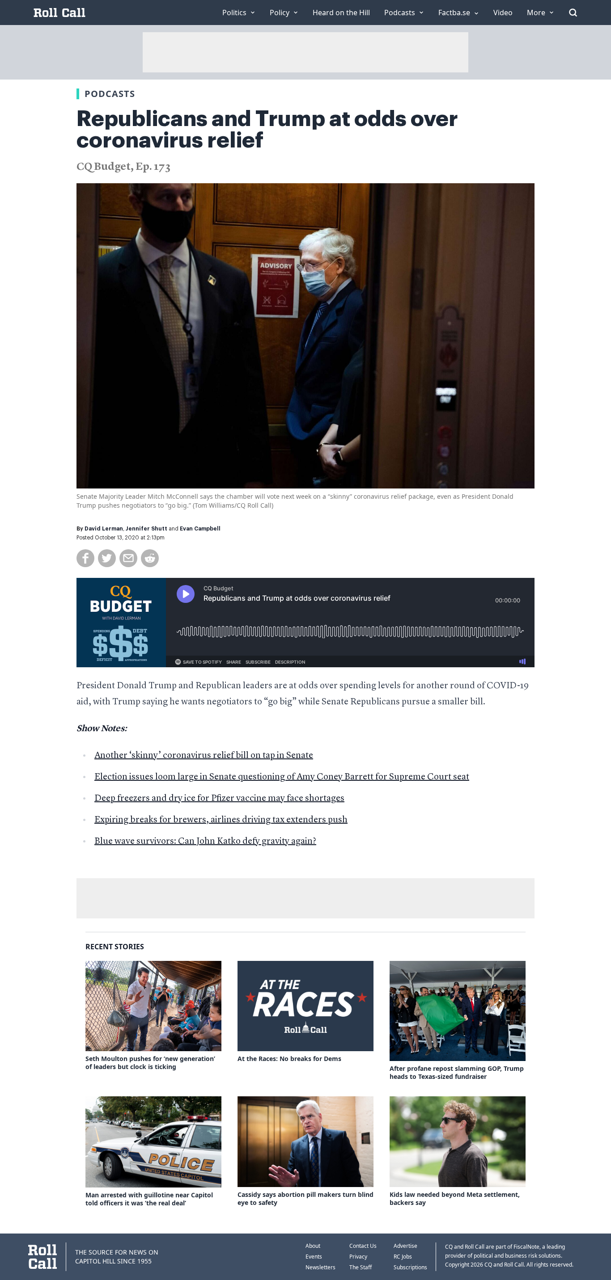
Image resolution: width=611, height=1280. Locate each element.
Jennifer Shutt (146, 528)
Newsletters (320, 1267)
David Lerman (104, 528)
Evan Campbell (200, 528)
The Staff (360, 1267)
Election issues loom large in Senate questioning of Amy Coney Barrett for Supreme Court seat (281, 777)
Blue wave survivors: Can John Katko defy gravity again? (205, 841)
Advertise (405, 1246)
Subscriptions (410, 1267)
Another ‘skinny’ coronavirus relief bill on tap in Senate (203, 755)
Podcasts (110, 94)
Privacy (358, 1256)
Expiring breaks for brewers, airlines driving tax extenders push (221, 820)
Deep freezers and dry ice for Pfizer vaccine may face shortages (219, 798)
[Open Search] (573, 12)
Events (314, 1256)
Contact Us (363, 1246)
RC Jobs (403, 1256)
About (313, 1246)
